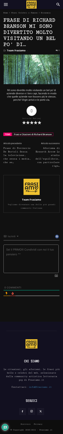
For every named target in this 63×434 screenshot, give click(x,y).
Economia (46, 13)
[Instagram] (31, 411)
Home (5, 13)
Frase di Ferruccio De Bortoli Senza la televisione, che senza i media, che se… (17, 155)
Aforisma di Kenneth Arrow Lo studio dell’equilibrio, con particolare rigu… (47, 157)
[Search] (58, 4)
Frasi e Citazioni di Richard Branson (33, 134)
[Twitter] (40, 411)
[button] (5, 4)
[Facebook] (22, 411)
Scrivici (26, 424)
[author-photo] (32, 194)
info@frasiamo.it (40, 387)
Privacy (38, 424)
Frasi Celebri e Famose (24, 13)
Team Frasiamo (16, 50)
